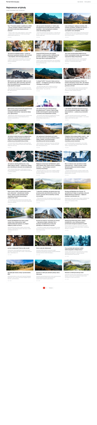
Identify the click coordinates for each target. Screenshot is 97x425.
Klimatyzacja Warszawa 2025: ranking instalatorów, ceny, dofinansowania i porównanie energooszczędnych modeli (76, 222)
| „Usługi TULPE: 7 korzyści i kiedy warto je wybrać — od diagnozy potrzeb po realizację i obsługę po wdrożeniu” (48, 82)
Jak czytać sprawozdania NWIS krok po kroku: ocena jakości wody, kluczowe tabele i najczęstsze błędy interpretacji (77, 55)
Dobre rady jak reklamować (43, 248)
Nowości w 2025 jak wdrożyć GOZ (74, 272)
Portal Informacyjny (12, 2)
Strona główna (87, 1)
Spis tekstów (80, 1)
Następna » (51, 287)
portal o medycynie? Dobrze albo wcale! (18, 248)
